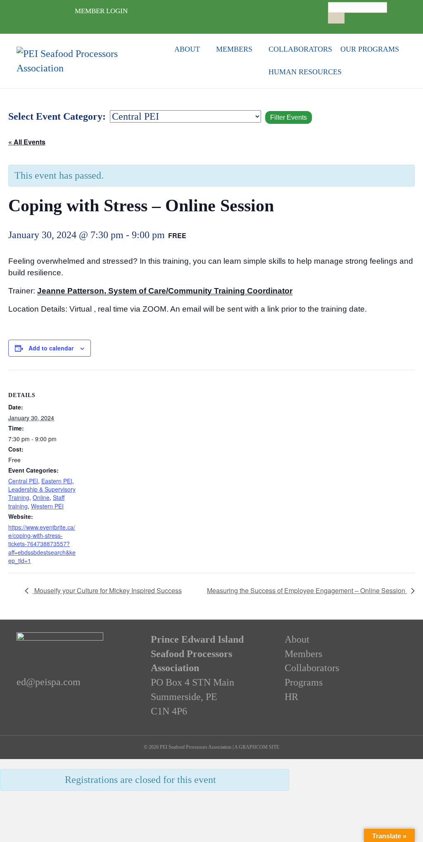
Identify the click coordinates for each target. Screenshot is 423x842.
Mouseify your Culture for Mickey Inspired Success (107, 590)
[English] (331, 27)
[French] (340, 27)
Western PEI (47, 506)
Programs (304, 682)
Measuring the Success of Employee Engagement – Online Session (307, 590)
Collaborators (300, 49)
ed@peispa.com (49, 681)
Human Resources (305, 72)
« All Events (26, 142)
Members (234, 49)
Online (41, 497)
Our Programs (369, 49)
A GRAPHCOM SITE (256, 747)
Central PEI (23, 481)
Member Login (101, 11)
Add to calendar (51, 348)
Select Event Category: (57, 116)
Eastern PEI (56, 481)
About (187, 49)
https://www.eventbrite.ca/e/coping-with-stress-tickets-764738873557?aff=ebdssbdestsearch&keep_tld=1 (42, 544)
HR (291, 696)
